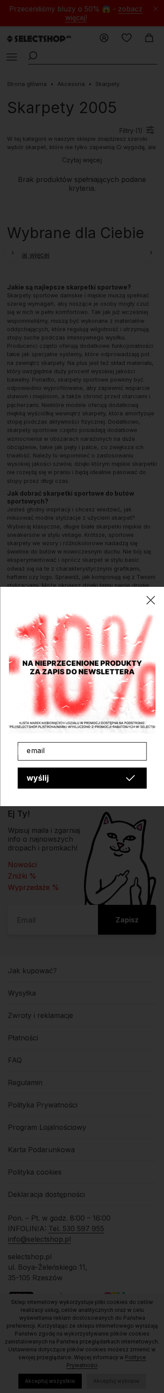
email (36, 750)
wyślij (38, 777)
